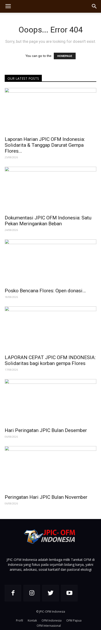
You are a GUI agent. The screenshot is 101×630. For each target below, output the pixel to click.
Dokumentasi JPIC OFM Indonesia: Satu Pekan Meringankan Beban (48, 220)
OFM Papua (74, 620)
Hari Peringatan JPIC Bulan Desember (46, 430)
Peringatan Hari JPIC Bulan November (46, 497)
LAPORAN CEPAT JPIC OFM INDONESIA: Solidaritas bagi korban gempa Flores (50, 360)
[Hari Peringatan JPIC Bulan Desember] (50, 401)
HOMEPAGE (64, 56)
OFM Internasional (49, 626)
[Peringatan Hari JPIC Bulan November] (50, 468)
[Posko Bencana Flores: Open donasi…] (50, 262)
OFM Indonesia (52, 620)
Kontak (32, 620)
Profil (19, 620)
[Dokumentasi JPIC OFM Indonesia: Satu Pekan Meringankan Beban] (50, 189)
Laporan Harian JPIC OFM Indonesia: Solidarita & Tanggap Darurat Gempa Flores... (45, 145)
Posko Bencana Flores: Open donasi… (45, 290)
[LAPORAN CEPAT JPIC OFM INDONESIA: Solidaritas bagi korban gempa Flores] (50, 329)
